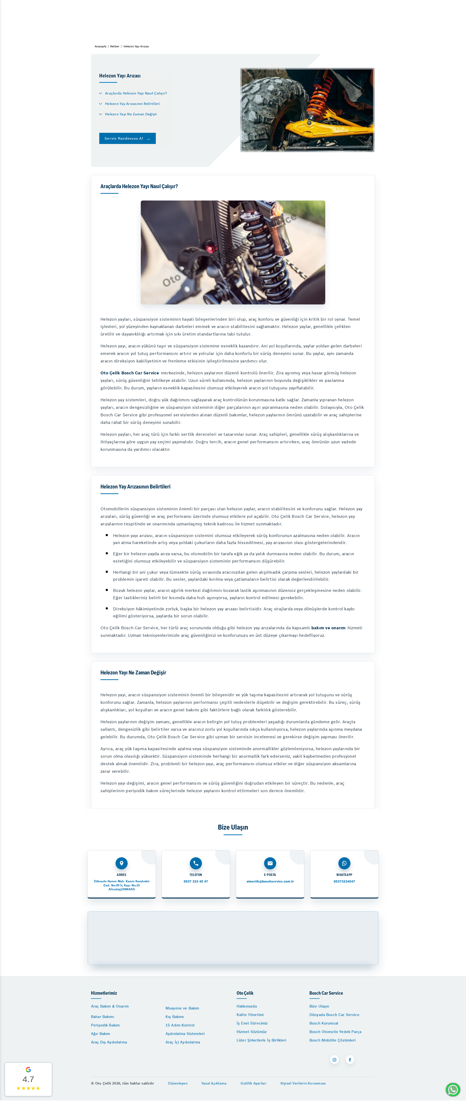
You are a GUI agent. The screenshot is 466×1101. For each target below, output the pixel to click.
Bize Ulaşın (319, 1006)
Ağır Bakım (100, 1033)
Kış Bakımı (175, 1016)
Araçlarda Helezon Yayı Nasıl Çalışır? (136, 93)
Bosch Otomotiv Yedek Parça (335, 1031)
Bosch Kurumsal (323, 1023)
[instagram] (334, 1059)
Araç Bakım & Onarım (110, 1006)
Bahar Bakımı (102, 1016)
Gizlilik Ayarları (253, 1083)
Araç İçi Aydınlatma (183, 1042)
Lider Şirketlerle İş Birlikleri (261, 1040)
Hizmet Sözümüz (252, 1031)
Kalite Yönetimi (250, 1014)
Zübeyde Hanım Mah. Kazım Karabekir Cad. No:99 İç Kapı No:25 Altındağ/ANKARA (122, 885)
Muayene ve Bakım (182, 1008)
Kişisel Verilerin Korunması (303, 1083)
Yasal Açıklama (214, 1083)
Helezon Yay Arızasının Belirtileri (132, 103)
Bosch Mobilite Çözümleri (332, 1040)
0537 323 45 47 (196, 881)
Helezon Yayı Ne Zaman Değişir (131, 114)
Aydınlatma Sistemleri (185, 1033)
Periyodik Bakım (105, 1025)
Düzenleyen (177, 1083)
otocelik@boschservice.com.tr (270, 881)
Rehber (114, 46)
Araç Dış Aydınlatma (109, 1042)
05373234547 (344, 881)
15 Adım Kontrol (180, 1025)
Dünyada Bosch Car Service (334, 1014)
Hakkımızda (247, 1006)
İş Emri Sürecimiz (252, 1023)
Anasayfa (100, 46)
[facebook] (350, 1059)
